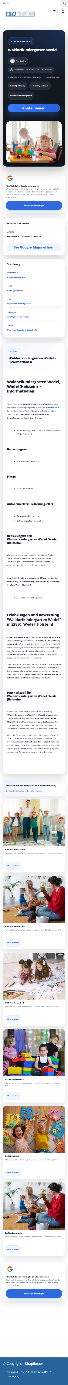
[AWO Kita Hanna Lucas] (34, 822)
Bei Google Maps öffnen (34, 247)
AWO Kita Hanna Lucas (15, 849)
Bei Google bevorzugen (34, 205)
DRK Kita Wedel (12, 1156)
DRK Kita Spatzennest (14, 1079)
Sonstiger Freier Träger (18, 317)
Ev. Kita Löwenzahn (13, 1233)
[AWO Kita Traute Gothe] (34, 976)
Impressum (15, 1372)
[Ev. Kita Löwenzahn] (34, 1206)
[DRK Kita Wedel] (34, 1129)
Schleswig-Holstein (16, 277)
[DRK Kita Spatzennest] (34, 1052)
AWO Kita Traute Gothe (15, 1003)
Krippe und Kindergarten (19, 303)
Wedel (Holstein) (15, 290)
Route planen (34, 108)
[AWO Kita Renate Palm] (34, 899)
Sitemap (12, 1377)
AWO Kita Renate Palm (15, 926)
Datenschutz (38, 1372)
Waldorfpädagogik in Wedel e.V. (22, 330)
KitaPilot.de (51, 407)
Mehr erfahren (13, 866)
